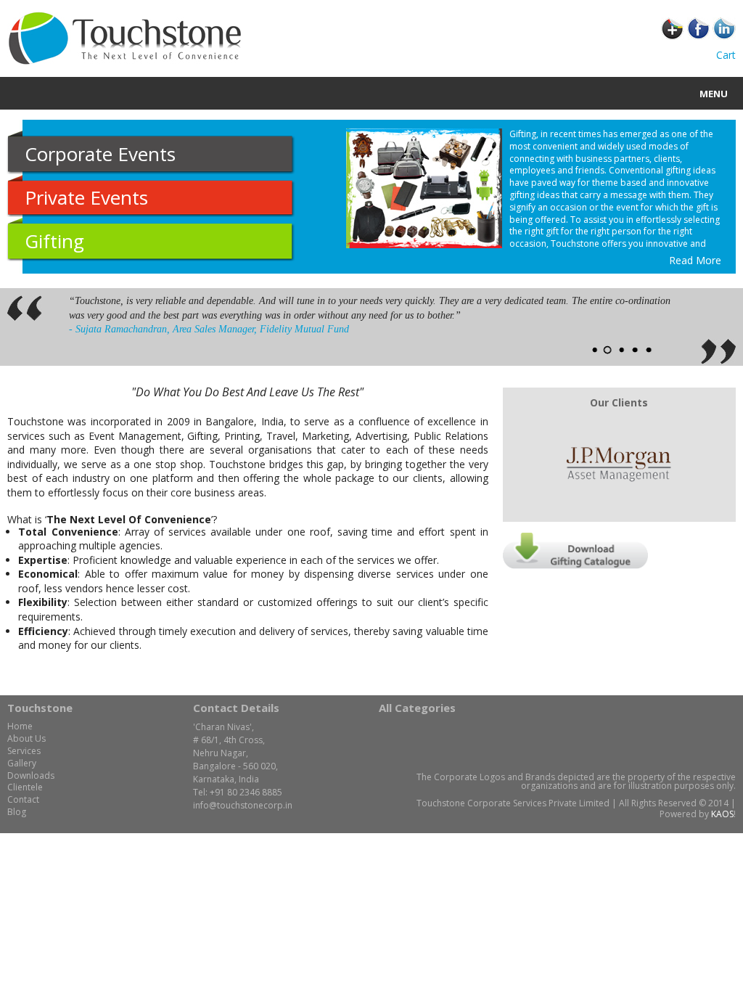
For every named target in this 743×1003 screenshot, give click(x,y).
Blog (16, 812)
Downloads (30, 775)
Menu (713, 93)
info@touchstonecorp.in (242, 805)
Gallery (21, 763)
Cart (726, 55)
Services (24, 751)
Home (20, 726)
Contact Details (236, 707)
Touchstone (40, 707)
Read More (695, 260)
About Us (26, 738)
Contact (23, 799)
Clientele (25, 787)
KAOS (722, 814)
